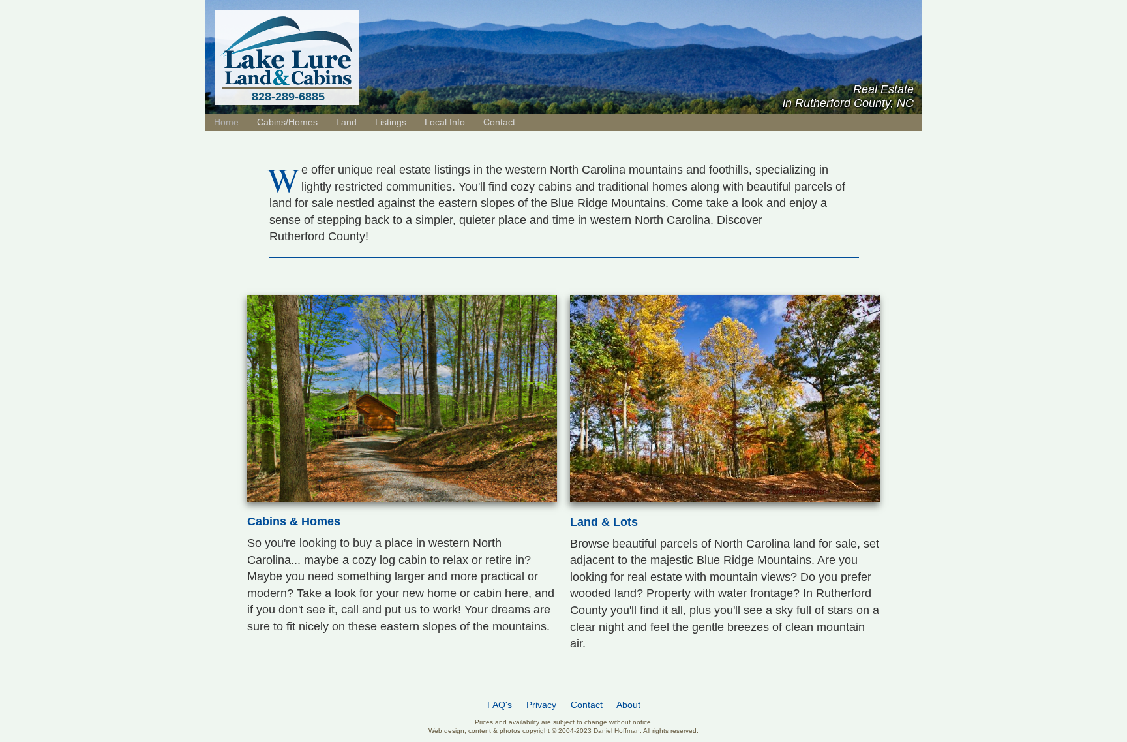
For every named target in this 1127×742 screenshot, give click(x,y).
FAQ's (499, 705)
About (628, 705)
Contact (499, 122)
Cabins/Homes (287, 122)
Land (346, 122)
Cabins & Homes (293, 521)
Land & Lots (604, 522)
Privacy (541, 705)
